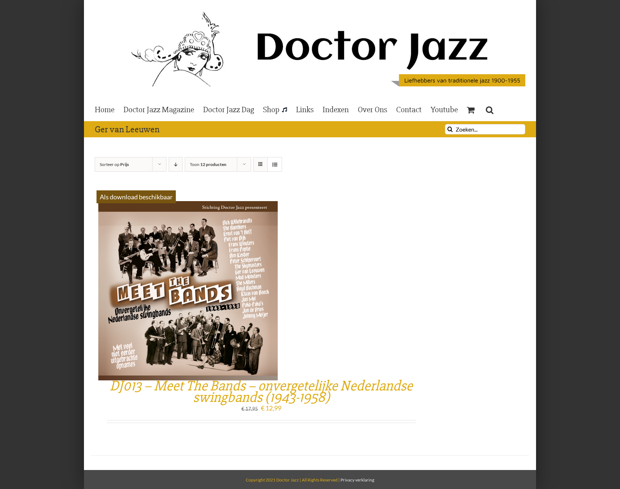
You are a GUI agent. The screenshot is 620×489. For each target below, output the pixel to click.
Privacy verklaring (357, 480)
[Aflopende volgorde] (176, 164)
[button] (489, 109)
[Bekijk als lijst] (275, 164)
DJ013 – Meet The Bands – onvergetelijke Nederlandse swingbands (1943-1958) (261, 391)
